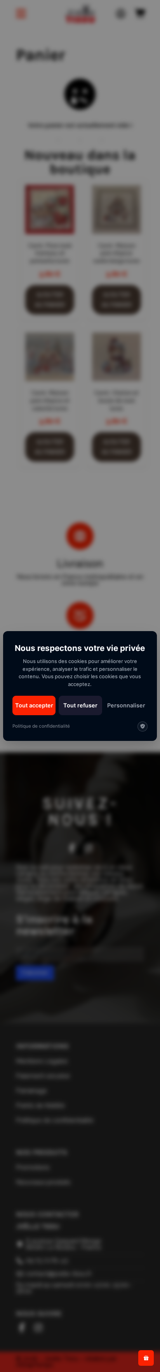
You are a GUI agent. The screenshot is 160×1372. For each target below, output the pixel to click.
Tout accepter (34, 705)
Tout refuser (80, 705)
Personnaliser (126, 705)
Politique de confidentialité (41, 726)
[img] (142, 726)
